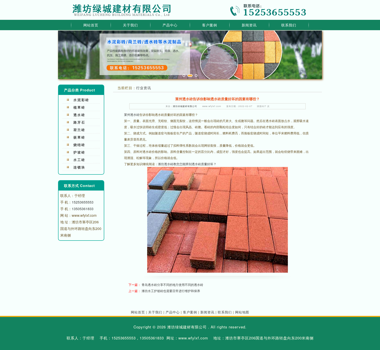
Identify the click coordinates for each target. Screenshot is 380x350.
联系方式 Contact (79, 185)
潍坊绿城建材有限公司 (185, 106)
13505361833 (82, 208)
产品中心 (170, 25)
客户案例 (209, 25)
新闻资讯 (249, 25)
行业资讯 (143, 87)
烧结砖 (79, 144)
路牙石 (79, 122)
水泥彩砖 (81, 99)
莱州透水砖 (131, 114)
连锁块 (79, 167)
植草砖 (79, 107)
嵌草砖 (79, 137)
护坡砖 (79, 152)
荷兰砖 (79, 129)
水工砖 (79, 159)
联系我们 (288, 25)
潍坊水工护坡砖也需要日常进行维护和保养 (171, 291)
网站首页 (90, 25)
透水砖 (79, 114)
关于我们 (130, 25)
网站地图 (242, 312)
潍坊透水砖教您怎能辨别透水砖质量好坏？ (187, 164)
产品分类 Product (79, 90)
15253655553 (82, 202)
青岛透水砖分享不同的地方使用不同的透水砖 (172, 284)
